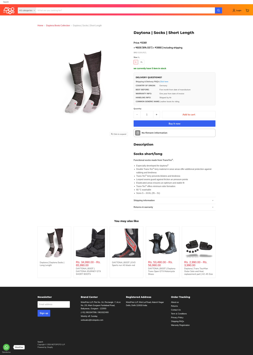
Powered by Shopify (45, 347)
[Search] (218, 10)
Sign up (44, 313)
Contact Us (176, 310)
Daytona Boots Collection (58, 25)
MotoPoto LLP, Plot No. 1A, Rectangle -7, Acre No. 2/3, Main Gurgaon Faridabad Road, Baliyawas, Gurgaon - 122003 (101, 305)
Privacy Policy (177, 317)
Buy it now (174, 123)
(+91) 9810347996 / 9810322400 (95, 312)
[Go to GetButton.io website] (6, 352)
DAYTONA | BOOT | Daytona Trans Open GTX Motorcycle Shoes (161, 271)
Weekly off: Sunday (89, 316)
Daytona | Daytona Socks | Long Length (52, 264)
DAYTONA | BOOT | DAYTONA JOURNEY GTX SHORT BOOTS (88, 271)
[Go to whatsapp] (6, 347)
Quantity (137, 109)
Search (6, 2)
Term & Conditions (179, 314)
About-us (175, 302)
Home (40, 25)
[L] (136, 65)
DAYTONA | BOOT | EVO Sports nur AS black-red (123, 264)
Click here (164, 82)
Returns (174, 306)
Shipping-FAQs (177, 321)
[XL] (142, 65)
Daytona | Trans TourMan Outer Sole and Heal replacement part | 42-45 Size (198, 271)
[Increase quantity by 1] (156, 114)
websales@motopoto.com (92, 320)
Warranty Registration (180, 325)
